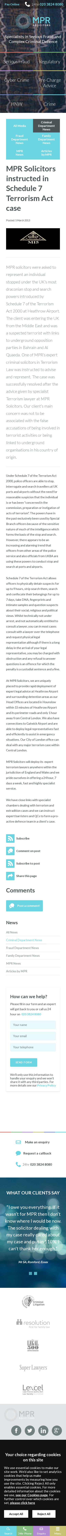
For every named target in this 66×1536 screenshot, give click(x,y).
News (12, 922)
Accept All (16, 1514)
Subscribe (22, 838)
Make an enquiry (37, 1142)
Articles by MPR (16, 971)
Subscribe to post (28, 863)
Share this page (26, 876)
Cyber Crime (16, 80)
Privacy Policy (46, 1085)
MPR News (13, 963)
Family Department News (23, 955)
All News (12, 932)
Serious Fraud (16, 61)
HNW (16, 104)
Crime (50, 104)
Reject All (43, 1514)
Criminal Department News (24, 940)
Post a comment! (28, 905)
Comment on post (28, 851)
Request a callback (37, 1153)
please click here (22, 1503)
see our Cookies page (32, 1495)
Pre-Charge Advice (49, 82)
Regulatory (49, 61)
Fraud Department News (22, 948)
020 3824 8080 (51, 4)
